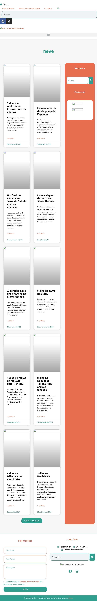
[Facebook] (3, 21)
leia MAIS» (11, 138)
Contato (48, 8)
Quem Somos (8, 8)
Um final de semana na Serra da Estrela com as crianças (16, 201)
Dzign (71, 598)
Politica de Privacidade (29, 8)
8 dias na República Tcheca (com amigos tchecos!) (45, 383)
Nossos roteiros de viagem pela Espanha (46, 111)
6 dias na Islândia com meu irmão (14, 476)
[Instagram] (9, 21)
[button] (48, 35)
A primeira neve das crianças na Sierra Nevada (16, 293)
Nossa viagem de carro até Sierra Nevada (45, 198)
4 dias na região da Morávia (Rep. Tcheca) (16, 380)
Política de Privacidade (29, 582)
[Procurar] (91, 80)
